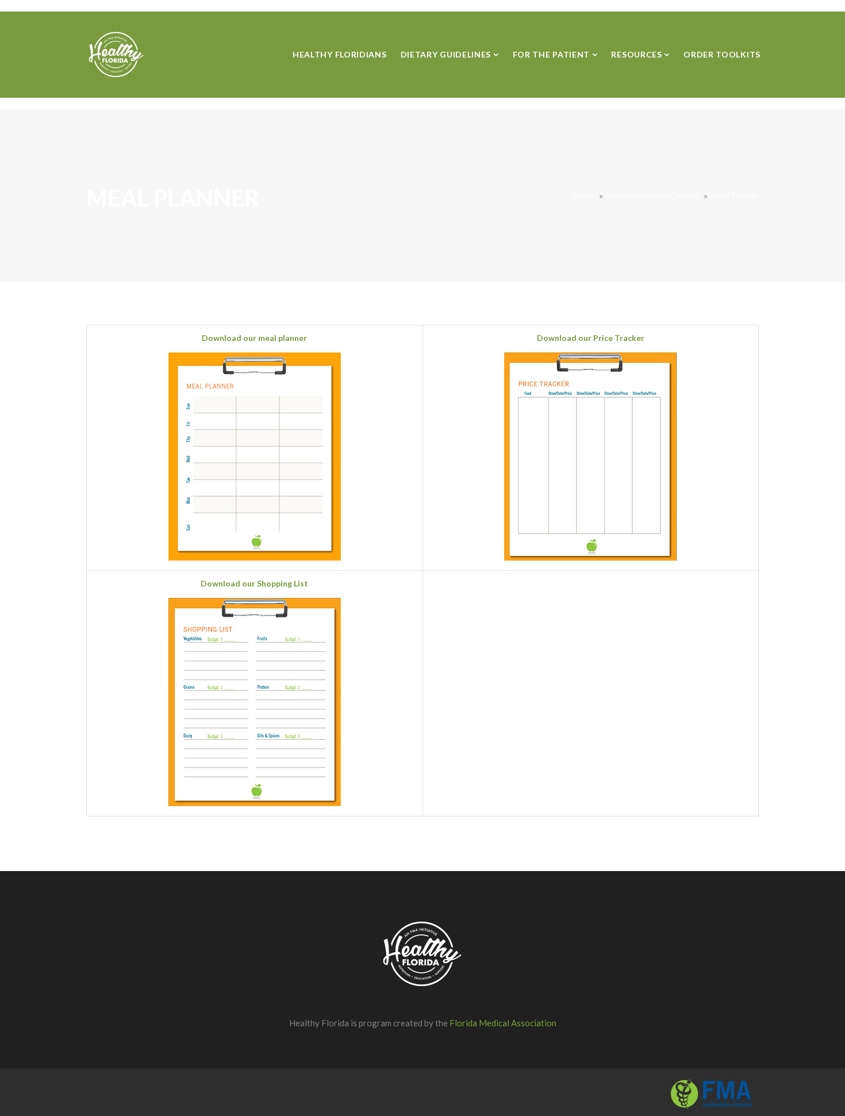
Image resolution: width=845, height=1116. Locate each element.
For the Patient (552, 54)
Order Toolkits (721, 54)
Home (584, 195)
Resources (637, 54)
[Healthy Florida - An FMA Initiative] (116, 54)
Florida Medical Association (503, 1023)
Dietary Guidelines (447, 54)
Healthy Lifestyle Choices (654, 195)
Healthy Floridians (340, 54)
